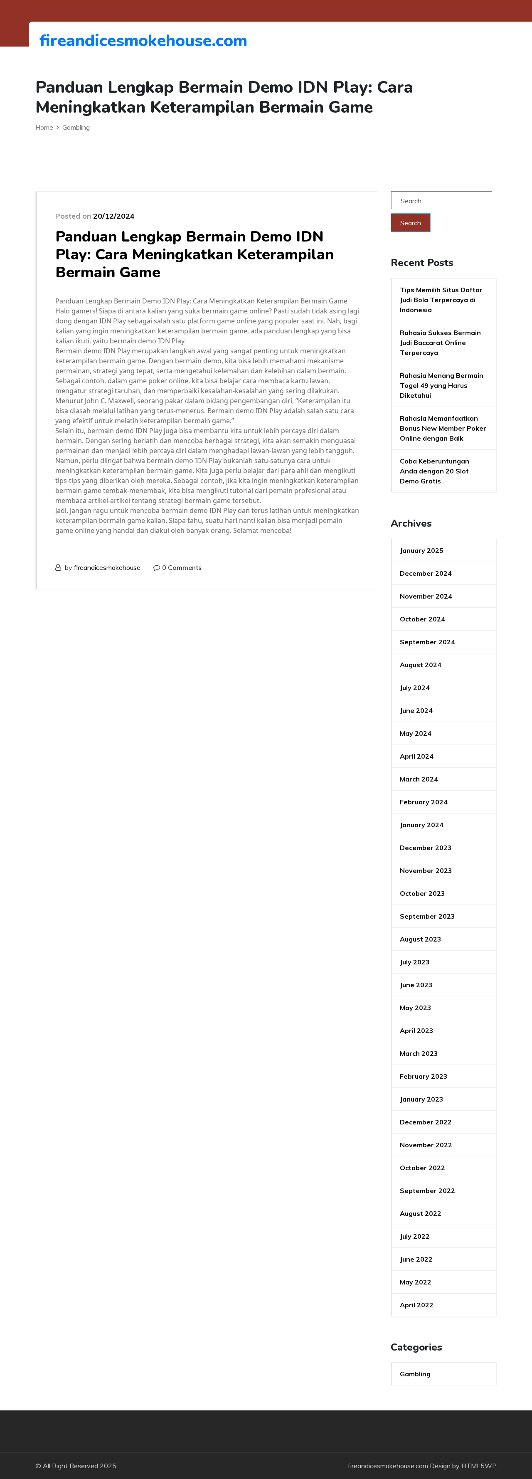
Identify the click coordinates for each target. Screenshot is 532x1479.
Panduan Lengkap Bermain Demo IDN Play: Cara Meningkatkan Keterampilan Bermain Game (194, 255)
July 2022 (415, 1236)
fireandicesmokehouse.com (85, 41)
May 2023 (415, 1007)
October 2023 (422, 893)
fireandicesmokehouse (107, 567)
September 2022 (427, 1190)
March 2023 (419, 1053)
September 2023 (427, 916)
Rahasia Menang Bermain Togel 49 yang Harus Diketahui (441, 385)
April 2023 (416, 1030)
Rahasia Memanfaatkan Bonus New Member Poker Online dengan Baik (443, 428)
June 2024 (416, 710)
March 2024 (419, 779)
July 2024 (415, 687)
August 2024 (420, 665)
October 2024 (422, 619)
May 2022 (415, 1282)
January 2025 (421, 550)
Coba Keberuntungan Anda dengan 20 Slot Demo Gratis (434, 471)
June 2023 (416, 985)
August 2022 (420, 1213)
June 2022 (416, 1259)
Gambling (415, 1374)
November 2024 (426, 596)
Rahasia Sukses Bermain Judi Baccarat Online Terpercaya (440, 342)
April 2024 (416, 756)
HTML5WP (479, 1466)
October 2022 (422, 1167)
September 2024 (427, 642)
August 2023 (420, 939)
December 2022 (426, 1122)
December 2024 (426, 573)
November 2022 (426, 1145)
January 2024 (421, 825)
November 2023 (426, 870)
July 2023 (415, 962)
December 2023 (426, 847)
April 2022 (416, 1305)
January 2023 (421, 1099)
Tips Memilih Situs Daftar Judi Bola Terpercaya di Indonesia (441, 300)
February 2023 (424, 1076)
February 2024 (424, 802)
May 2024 (415, 733)
